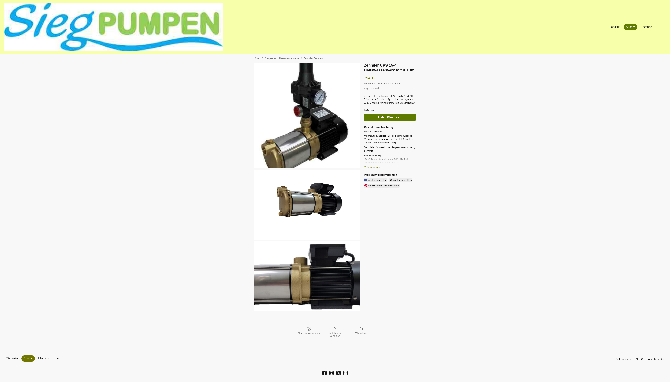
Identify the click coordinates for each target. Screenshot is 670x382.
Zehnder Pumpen (313, 58)
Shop (257, 58)
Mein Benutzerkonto (309, 332)
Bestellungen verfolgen (335, 334)
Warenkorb (361, 332)
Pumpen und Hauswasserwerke (281, 58)
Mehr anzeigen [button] (372, 167)
